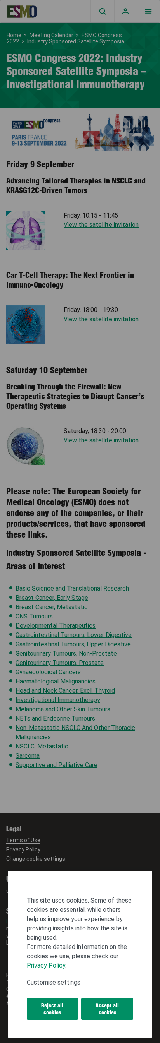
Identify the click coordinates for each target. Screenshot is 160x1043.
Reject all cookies (52, 1009)
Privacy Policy (46, 965)
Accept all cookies (107, 1009)
